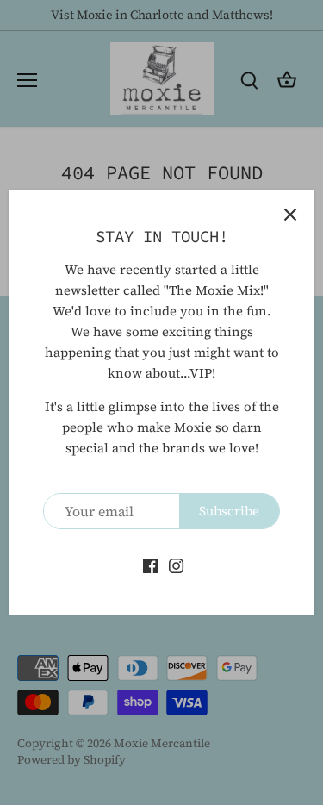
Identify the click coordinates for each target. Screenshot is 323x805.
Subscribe (229, 511)
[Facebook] (150, 564)
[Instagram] (176, 564)
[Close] (290, 215)
